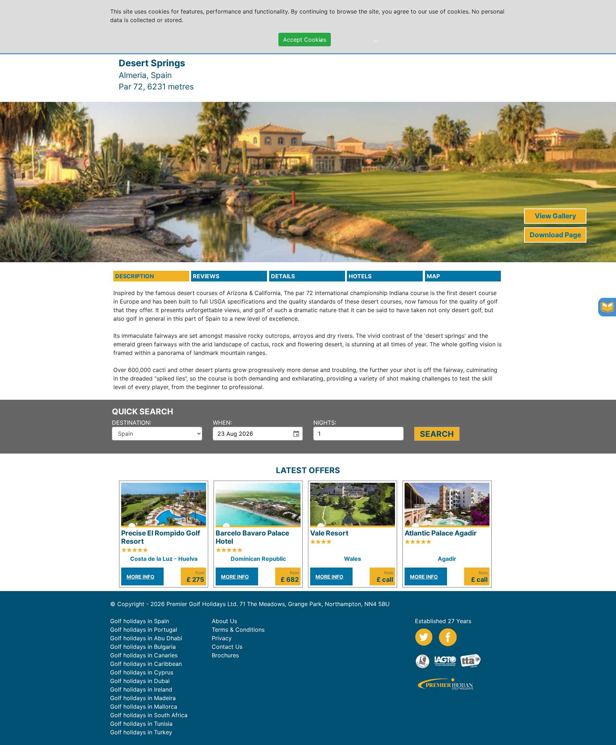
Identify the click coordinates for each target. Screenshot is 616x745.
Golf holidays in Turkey (141, 732)
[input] (251, 433)
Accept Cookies (304, 39)
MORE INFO (140, 577)
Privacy (222, 638)
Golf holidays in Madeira (143, 698)
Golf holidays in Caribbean (146, 663)
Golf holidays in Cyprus (141, 672)
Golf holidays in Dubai (140, 680)
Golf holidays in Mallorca (143, 706)
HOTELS (360, 276)
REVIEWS (206, 276)
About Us (224, 621)
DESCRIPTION (134, 276)
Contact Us (227, 646)
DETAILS (283, 276)
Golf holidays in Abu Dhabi (146, 638)
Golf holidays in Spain (139, 621)
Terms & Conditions (238, 629)
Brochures (225, 655)
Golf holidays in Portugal (143, 629)
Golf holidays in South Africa (149, 715)
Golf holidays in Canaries (144, 655)
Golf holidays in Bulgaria (143, 646)
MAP (433, 276)
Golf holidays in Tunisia (141, 723)
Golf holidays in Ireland (141, 689)
